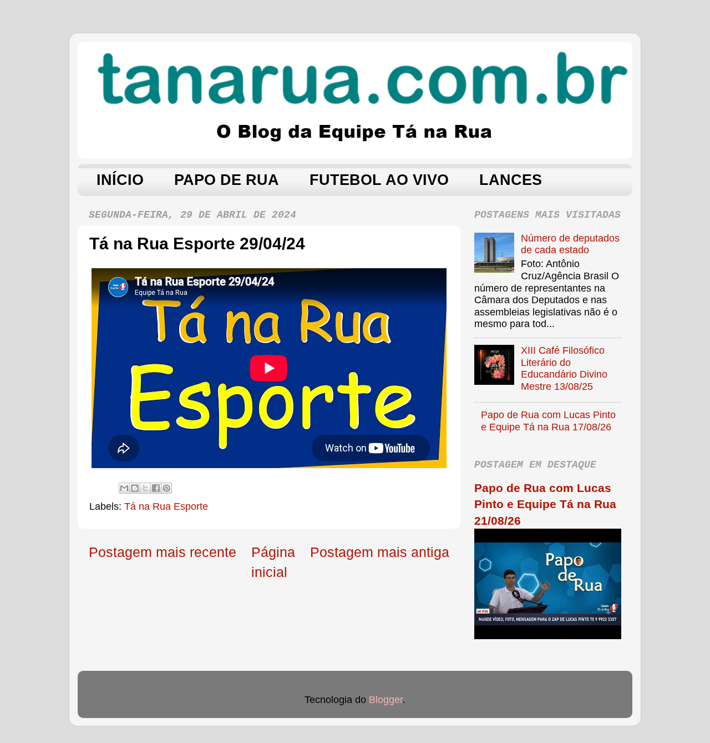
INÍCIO (120, 180)
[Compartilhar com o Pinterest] (166, 488)
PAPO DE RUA (226, 180)
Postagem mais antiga (379, 552)
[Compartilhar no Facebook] (155, 488)
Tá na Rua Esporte (166, 506)
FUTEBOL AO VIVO (379, 180)
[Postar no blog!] (134, 488)
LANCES (510, 180)
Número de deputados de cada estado (570, 244)
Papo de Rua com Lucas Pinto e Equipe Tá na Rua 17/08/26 (548, 421)
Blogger (386, 699)
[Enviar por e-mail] (124, 488)
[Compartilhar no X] (145, 488)
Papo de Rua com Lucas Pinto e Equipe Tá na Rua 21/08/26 (545, 504)
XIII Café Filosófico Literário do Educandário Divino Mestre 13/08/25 (564, 368)
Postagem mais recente (162, 552)
